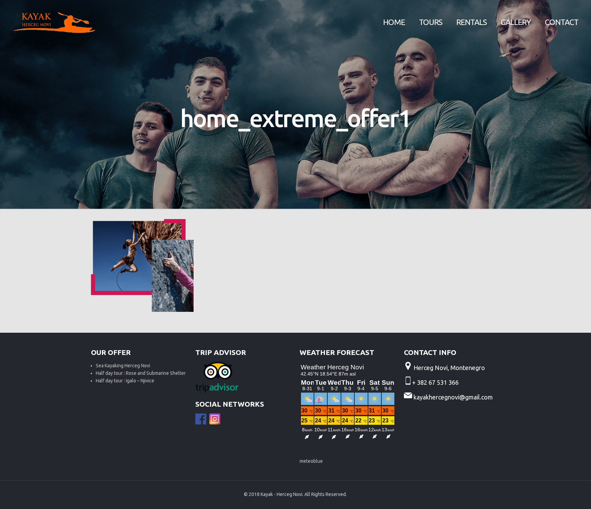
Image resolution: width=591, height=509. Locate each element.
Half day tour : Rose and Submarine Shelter (141, 373)
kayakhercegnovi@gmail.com (453, 397)
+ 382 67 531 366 (436, 382)
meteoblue (311, 461)
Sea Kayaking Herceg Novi (123, 365)
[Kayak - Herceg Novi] (54, 22)
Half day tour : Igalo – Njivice (125, 380)
